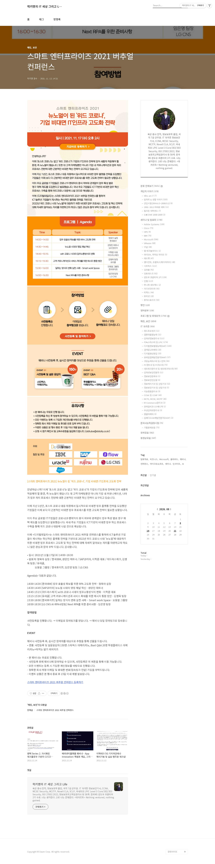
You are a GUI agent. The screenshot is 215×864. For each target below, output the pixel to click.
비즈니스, (154, 459)
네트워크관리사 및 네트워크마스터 (161, 368)
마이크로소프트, (157, 463)
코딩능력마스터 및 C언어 (157, 361)
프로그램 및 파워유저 (154, 315)
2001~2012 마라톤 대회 (156, 207)
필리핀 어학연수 (152, 210)
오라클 (149, 269)
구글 (148, 246)
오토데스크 (151, 273)
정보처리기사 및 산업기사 (157, 383)
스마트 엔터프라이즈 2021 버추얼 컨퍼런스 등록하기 (55, 682)
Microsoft (151, 239)
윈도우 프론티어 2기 (155, 277)
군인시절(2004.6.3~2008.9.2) (158, 203)
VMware (150, 243)
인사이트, (177, 463)
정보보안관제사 (152, 376)
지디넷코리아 (151, 288)
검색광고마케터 (152, 349)
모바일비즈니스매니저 (155, 406)
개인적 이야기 (150, 191)
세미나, (168, 463)
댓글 (29, 770)
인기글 (153, 475)
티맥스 (149, 292)
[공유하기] (39, 693)
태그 (41, 19)
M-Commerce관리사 (154, 402)
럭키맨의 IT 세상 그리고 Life (44, 6)
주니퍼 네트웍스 (152, 284)
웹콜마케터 (150, 414)
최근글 (144, 475)
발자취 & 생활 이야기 (156, 199)
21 (175, 530)
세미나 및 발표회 (151, 219)
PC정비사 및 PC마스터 (156, 364)
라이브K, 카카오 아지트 (155, 254)
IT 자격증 (148, 326)
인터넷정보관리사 (154, 338)
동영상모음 (148, 438)
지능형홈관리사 (152, 391)
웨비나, (183, 459)
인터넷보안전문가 (153, 372)
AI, (183, 463)
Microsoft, (164, 459)
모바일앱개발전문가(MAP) (157, 357)
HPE (147, 231)
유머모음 (147, 432)
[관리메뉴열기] (209, 5)
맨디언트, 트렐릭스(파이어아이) (159, 262)
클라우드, (174, 459)
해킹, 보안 (148, 321)
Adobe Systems (154, 224)
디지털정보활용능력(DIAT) (158, 345)
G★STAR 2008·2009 (154, 214)
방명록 (57, 19)
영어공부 (147, 310)
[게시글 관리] (43, 693)
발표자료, (145, 459)
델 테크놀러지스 (152, 250)
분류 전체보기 (150, 185)
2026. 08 (164, 509)
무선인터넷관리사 (153, 410)
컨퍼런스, (145, 463)
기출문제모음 (151, 427)
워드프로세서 (151, 330)
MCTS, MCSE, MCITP (155, 398)
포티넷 (149, 296)
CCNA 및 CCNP (153, 395)
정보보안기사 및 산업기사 (156, 387)
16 (148, 530)
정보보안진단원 (152, 380)
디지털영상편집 (152, 353)
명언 (145, 305)
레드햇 (149, 258)
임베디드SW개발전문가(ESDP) (158, 417)
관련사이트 (172, 851)
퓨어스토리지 (151, 299)
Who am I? (150, 195)
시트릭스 (150, 265)
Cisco (148, 228)
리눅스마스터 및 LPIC (156, 342)
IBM (147, 235)
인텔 (148, 281)
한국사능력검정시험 (152, 423)
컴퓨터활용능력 (152, 334)
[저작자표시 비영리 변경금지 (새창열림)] (64, 693)
